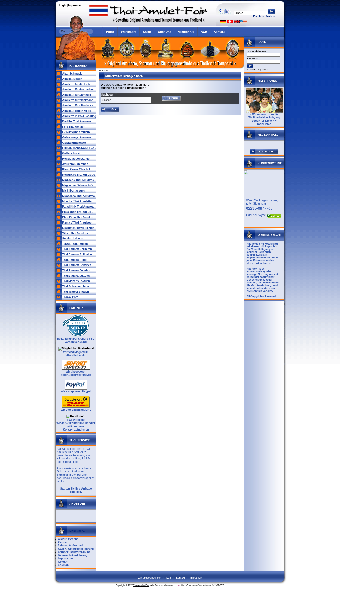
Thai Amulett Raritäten (77, 249)
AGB (204, 32)
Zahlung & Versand (70, 545)
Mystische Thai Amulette (78, 196)
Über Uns (164, 32)
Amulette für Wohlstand (77, 100)
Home (110, 32)
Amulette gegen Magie (77, 110)
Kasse (147, 32)
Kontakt (219, 32)
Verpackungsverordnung (74, 552)
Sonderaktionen (72, 238)
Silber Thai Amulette (75, 233)
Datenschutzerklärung (72, 555)
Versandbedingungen (149, 577)
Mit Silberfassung (73, 190)
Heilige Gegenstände (76, 158)
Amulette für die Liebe (76, 84)
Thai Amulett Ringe (74, 259)
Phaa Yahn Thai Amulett (77, 212)
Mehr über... (77, 531)
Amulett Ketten (72, 79)
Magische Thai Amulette (78, 180)
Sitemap (63, 565)
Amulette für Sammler (76, 94)
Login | (63, 5)
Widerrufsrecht (68, 539)
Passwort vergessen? (258, 69)
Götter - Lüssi (71, 153)
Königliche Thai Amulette (78, 174)
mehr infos (264, 124)
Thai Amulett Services (76, 265)
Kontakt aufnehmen (76, 429)
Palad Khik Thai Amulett (78, 206)
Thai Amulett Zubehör (76, 270)
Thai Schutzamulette (75, 286)
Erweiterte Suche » (264, 16)
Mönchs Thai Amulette (77, 201)
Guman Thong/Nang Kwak (79, 148)
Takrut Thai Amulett (75, 243)
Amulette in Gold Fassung (79, 116)
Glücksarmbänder (74, 142)
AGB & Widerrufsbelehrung (76, 548)
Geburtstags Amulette (76, 137)
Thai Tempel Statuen (75, 291)
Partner (63, 542)
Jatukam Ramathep (75, 164)
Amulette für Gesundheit (78, 89)
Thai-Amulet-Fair (141, 585)
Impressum (75, 5)
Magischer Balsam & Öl (77, 185)
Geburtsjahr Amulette (76, 132)
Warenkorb (128, 32)
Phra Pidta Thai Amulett (77, 217)
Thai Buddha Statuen (76, 275)
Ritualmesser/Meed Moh (78, 228)
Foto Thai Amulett (73, 126)
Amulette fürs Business (77, 105)
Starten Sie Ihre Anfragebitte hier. (76, 490)
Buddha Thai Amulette (76, 121)
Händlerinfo (186, 32)
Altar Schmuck (72, 73)
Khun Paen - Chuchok (76, 169)
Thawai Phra (70, 297)
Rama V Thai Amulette (77, 222)
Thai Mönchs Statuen (76, 281)
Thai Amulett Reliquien (77, 254)
